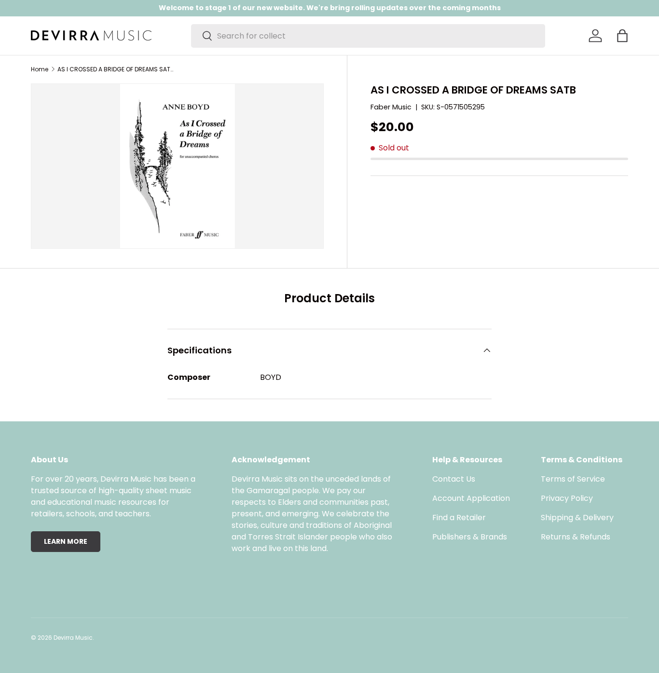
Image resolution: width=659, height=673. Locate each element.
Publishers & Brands (469, 536)
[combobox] (368, 36)
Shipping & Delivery (577, 517)
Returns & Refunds (575, 536)
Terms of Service (573, 479)
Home (39, 69)
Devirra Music (73, 637)
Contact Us (453, 479)
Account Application (471, 498)
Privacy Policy (567, 498)
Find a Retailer (459, 517)
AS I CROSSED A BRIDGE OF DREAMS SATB (115, 69)
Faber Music (391, 107)
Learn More (65, 541)
